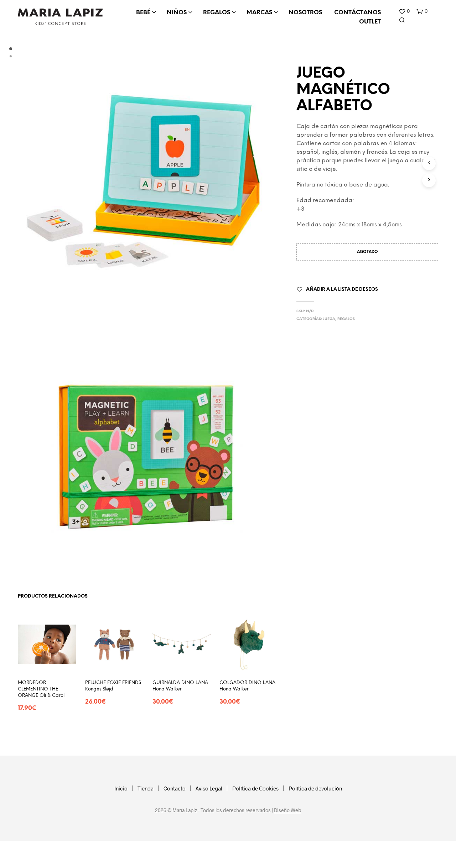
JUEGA (329, 319)
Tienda (146, 788)
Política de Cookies (255, 788)
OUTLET (370, 22)
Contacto (175, 788)
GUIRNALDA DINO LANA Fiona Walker (180, 685)
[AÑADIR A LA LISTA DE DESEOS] (47, 663)
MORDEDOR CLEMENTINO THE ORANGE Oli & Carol (41, 689)
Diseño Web (287, 810)
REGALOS (216, 13)
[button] (404, 11)
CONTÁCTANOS (357, 13)
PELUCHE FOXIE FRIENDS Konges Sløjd (113, 685)
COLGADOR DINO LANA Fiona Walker (247, 685)
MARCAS (259, 13)
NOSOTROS (305, 13)
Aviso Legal (209, 788)
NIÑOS (177, 13)
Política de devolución (315, 788)
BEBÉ (143, 13)
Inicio (121, 788)
